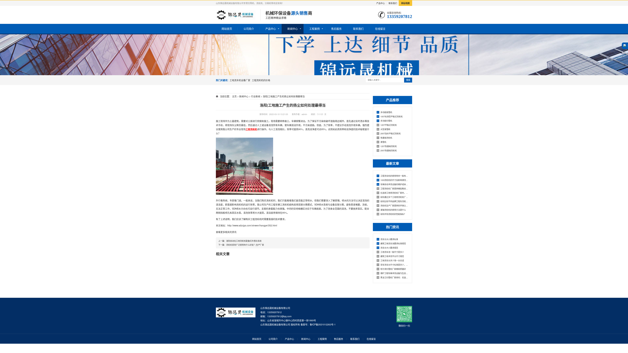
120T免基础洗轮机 (387, 146)
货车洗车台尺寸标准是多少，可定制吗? (393, 264)
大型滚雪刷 (383, 129)
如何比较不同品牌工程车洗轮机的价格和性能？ (393, 201)
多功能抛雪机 (384, 112)
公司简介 (249, 29)
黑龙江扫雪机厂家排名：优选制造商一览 (393, 277)
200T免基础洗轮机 (387, 150)
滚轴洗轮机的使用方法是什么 (391, 209)
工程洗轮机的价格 (261, 80)
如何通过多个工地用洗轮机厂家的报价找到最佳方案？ (393, 197)
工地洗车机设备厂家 (240, 80)
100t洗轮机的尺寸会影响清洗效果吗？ (393, 180)
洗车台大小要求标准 (387, 239)
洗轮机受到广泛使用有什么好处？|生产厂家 (245, 244)
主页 (234, 96)
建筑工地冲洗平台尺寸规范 (390, 256)
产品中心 (380, 3)
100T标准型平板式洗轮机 (390, 116)
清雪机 (381, 142)
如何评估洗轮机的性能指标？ (391, 214)
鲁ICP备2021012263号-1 (323, 324)
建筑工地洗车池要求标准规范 (391, 243)
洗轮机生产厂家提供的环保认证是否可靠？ (393, 205)
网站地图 (405, 3)
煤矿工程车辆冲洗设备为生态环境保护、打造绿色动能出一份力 (393, 273)
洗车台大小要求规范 (387, 247)
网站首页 (227, 29)
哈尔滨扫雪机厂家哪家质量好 (391, 269)
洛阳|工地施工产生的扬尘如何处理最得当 (293, 105)
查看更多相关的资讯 (226, 232)
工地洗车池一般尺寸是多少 (390, 252)
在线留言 (380, 29)
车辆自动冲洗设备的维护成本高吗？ (393, 184)
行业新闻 (255, 96)
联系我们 (393, 3)
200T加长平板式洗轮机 (389, 133)
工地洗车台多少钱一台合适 (390, 260)
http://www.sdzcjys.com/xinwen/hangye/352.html (252, 225)
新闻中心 (292, 29)
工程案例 (314, 29)
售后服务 (336, 29)
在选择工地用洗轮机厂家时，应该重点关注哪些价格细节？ (393, 192)
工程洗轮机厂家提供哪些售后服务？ (393, 188)
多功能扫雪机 (384, 120)
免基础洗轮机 (384, 137)
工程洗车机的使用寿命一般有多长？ (393, 175)
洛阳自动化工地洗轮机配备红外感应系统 (244, 240)
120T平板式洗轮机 (387, 125)
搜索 (408, 80)
